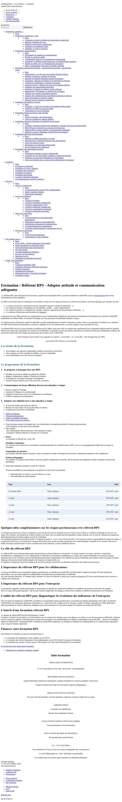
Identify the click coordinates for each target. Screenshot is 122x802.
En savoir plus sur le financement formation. (17, 646)
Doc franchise (11, 783)
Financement (10, 774)
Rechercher (5, 25)
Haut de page (6, 795)
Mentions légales (12, 787)
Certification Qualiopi (14, 780)
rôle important (99, 296)
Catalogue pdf (11, 772)
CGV (8, 789)
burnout (43, 312)
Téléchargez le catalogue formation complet (22, 650)
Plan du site (10, 791)
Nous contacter (11, 778)
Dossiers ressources (13, 770)
